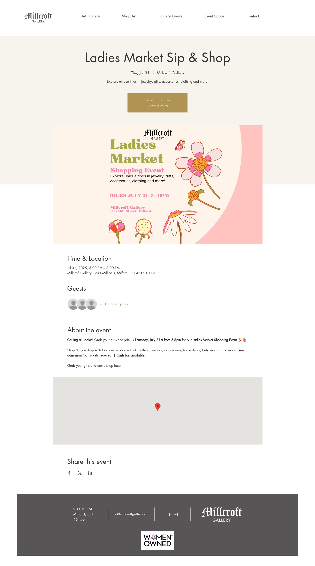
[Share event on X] (80, 473)
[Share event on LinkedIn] (90, 473)
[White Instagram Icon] (176, 514)
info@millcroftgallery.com (130, 514)
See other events (157, 105)
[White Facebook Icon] (170, 514)
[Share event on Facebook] (69, 473)
